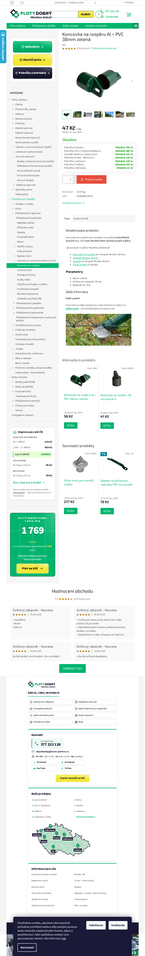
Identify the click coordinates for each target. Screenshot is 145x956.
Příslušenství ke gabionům (29, 308)
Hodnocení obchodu (71, 591)
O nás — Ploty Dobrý (82, 880)
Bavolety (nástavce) (26, 294)
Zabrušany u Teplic (41, 816)
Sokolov (78, 805)
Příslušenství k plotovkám (28, 313)
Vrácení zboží (36, 887)
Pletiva (17, 104)
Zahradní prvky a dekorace (28, 353)
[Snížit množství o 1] (73, 181)
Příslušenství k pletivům (27, 218)
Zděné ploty (20, 194)
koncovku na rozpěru (82, 254)
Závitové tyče (23, 270)
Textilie (18, 349)
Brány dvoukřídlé (23, 387)
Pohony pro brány (23, 405)
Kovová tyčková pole (27, 175)
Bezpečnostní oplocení (26, 138)
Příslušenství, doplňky (22, 199)
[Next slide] (131, 81)
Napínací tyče (23, 256)
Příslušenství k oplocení (26, 213)
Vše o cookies (79, 905)
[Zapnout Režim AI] (97, 14)
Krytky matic (22, 280)
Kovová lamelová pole (27, 171)
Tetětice (36, 811)
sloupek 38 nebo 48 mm (83, 258)
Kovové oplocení (24, 156)
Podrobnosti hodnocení (102, 48)
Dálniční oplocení (23, 133)
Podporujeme (79, 899)
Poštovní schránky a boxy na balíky (32, 368)
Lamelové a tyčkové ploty (27, 152)
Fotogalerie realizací (21, 415)
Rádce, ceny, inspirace (42, 693)
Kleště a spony (23, 246)
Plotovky (18, 123)
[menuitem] (16, 26)
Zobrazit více (71, 668)
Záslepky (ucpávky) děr (28, 298)
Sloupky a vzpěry (23, 204)
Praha (77, 799)
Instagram (68, 762)
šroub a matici (78, 265)
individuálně (18, 492)
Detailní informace (70, 203)
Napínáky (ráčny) (24, 223)
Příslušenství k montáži (26, 401)
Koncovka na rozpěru (27, 265)
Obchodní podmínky (40, 893)
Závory (17, 410)
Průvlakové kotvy (25, 275)
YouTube (39, 768)
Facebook (40, 762)
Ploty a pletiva (17, 100)
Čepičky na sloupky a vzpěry (31, 284)
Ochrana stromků (23, 344)
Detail (69, 510)
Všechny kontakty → (84, 816)
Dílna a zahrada (22, 358)
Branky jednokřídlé (24, 382)
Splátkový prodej (38, 899)
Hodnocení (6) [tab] (79, 218)
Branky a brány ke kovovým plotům (34, 161)
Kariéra (76, 887)
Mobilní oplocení (22, 128)
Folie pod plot (23, 251)
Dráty (17, 209)
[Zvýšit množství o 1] (73, 177)
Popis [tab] (66, 218)
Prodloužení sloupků (26, 289)
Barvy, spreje (21, 363)
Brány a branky (18, 377)
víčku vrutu (70, 308)
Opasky (20, 232)
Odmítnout (95, 925)
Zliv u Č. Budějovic (41, 805)
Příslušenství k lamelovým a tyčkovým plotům (35, 319)
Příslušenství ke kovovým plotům (33, 166)
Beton (19, 242)
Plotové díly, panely (24, 109)
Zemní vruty (20, 334)
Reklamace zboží (38, 880)
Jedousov (79, 811)
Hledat (84, 14)
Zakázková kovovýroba (41, 905)
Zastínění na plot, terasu (27, 325)
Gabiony (18, 114)
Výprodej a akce (22, 189)
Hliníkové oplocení (24, 185)
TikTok (66, 768)
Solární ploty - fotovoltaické (28, 372)
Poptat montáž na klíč (71, 778)
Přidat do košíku (92, 179)
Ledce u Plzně (39, 799)
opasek (75, 261)
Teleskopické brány (24, 396)
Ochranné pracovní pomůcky (29, 339)
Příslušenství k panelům (27, 303)
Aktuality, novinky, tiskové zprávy (89, 893)
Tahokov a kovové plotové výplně (32, 147)
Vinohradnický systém (25, 142)
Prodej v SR (78, 874)
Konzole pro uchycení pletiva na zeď (35, 260)
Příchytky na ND (24, 227)
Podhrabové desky (24, 330)
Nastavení (25, 947)
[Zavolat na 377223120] (14, 2)
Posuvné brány (22, 391)
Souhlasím (117, 925)
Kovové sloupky (24, 180)
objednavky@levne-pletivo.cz (51, 751)
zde (62, 938)
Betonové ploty (22, 119)
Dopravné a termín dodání (67, 2)
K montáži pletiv (24, 237)
